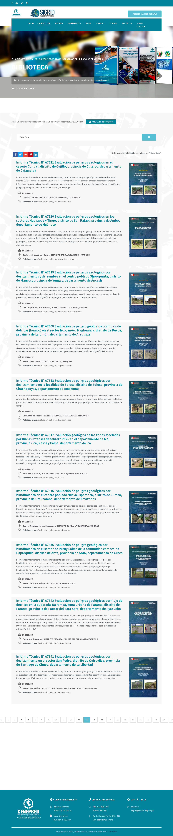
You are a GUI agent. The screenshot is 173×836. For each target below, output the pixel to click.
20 (133, 719)
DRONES (59, 23)
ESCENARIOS (73, 23)
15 (94, 719)
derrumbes (77, 311)
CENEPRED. (111, 831)
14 (87, 719)
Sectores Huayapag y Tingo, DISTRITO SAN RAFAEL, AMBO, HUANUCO (56, 254)
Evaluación (43, 201)
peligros (53, 201)
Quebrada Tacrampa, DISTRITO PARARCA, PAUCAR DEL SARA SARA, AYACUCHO (60, 639)
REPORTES (127, 23)
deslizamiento (64, 201)
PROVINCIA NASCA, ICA (34, 473)
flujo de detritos (65, 365)
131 (164, 719)
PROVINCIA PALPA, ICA (56, 473)
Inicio (14, 88)
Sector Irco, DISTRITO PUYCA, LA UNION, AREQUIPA (47, 361)
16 (102, 719)
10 (56, 719)
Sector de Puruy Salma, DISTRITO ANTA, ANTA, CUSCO (49, 583)
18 (117, 719)
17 (110, 719)
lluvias (61, 477)
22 (148, 719)
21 (141, 719)
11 (63, 719)
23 (156, 719)
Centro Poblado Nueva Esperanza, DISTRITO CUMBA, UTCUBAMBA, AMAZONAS (61, 526)
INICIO (31, 23)
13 (79, 719)
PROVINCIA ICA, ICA (77, 473)
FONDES (113, 23)
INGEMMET (27, 193)
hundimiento (64, 530)
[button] (167, 61)
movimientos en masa (68, 259)
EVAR (88, 23)
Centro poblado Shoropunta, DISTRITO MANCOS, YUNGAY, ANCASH (55, 307)
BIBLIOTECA (44, 23)
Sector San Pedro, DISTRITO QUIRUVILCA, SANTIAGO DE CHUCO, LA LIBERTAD (60, 688)
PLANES (99, 23)
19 (125, 719)
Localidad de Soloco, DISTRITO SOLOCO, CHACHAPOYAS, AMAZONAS (56, 415)
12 (71, 719)
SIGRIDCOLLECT (141, 25)
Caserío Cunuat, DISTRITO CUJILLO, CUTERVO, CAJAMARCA (51, 197)
